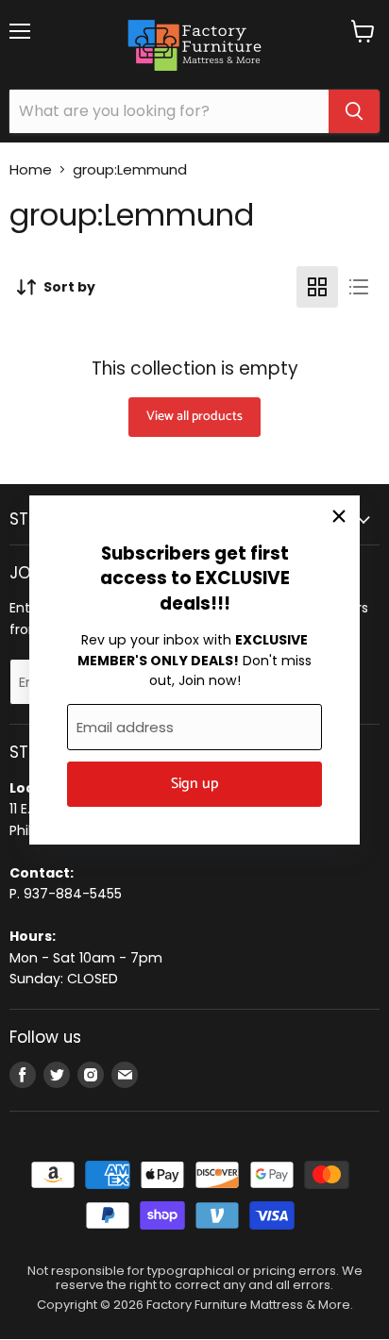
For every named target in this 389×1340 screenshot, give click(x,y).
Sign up (194, 784)
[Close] (339, 516)
